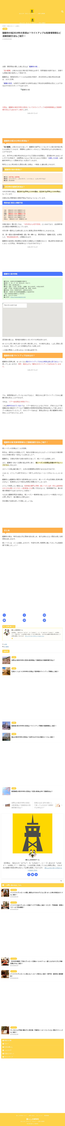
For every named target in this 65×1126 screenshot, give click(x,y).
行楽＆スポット (9, 1053)
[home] (12, 638)
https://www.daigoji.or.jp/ (18, 297)
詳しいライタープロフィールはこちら (34, 636)
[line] (4, 620)
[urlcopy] (44, 620)
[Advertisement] (32, 52)
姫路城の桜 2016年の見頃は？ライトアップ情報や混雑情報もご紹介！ (34, 726)
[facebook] (24, 615)
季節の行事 (7, 1040)
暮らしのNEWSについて (21, 1115)
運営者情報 (46, 1115)
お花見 (5, 644)
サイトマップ (8, 1057)
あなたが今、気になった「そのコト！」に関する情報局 (32, 1121)
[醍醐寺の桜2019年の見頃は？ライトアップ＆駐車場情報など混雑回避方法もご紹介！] (44, 615)
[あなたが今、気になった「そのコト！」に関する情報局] (32, 12)
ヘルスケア (7, 1050)
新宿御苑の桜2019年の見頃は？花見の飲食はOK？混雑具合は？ (32, 791)
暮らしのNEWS (32, 1119)
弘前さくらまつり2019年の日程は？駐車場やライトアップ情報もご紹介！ (35, 671)
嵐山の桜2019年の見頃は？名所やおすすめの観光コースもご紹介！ (33, 737)
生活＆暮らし (8, 1047)
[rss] (28, 874)
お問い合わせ (31, 1115)
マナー (6, 1044)
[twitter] (4, 615)
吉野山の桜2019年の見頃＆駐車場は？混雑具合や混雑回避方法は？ (33, 660)
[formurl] (32, 874)
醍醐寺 (7, 646)
